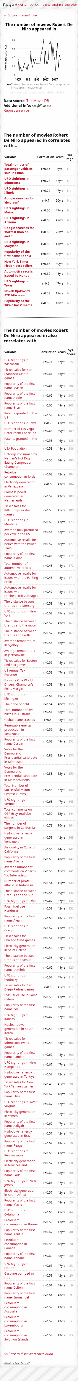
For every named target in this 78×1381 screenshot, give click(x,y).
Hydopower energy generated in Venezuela (18, 837)
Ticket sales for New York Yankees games (19, 1084)
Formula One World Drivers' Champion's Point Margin (18, 684)
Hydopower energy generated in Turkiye (19, 1074)
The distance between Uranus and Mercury (20, 603)
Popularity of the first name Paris (19, 1173)
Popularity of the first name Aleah (19, 918)
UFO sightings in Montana (16, 522)
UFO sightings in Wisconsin (16, 362)
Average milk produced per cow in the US (21, 532)
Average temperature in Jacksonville (20, 653)
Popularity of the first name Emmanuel (19, 1295)
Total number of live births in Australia (18, 712)
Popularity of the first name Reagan (19, 1143)
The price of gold (16, 704)
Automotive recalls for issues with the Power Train (20, 544)
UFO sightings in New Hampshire (20, 1064)
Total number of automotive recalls (17, 565)
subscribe (71, 5)
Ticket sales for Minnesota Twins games (16, 1042)
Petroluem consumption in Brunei (21, 1222)
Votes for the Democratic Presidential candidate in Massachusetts (20, 773)
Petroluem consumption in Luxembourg (15, 1321)
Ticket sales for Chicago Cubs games (19, 938)
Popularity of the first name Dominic (19, 967)
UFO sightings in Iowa (20, 423)
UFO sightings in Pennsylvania (16, 1153)
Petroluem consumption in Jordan (20, 474)
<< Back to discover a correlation (28, 1353)
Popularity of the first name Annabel (19, 1256)
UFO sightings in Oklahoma (16, 1212)
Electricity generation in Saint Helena (19, 948)
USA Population (15, 448)
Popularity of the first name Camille (19, 1054)
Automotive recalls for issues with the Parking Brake (21, 577)
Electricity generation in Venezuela (19, 484)
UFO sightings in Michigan (16, 696)
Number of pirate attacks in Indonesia (19, 883)
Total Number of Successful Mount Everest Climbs (17, 789)
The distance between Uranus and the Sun (20, 893)
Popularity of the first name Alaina (19, 556)
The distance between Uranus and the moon (20, 623)
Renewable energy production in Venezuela (17, 729)
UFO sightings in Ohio (20, 901)
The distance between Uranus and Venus (20, 958)
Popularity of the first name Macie (19, 1202)
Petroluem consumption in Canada (15, 1244)
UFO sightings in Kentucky (16, 977)
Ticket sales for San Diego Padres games (19, 987)
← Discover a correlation (20, 15)
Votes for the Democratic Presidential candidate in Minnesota (20, 755)
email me (57, 5)
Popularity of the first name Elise (19, 1094)
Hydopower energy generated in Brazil (18, 1133)
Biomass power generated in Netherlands (15, 496)
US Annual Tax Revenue (14, 672)
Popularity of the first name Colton (19, 1285)
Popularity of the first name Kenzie (19, 1232)
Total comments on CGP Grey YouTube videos (18, 813)
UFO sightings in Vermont (16, 801)
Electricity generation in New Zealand (19, 1163)
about (46, 5)
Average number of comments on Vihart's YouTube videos (20, 871)
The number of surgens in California (19, 825)
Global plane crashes (19, 720)
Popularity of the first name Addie (19, 395)
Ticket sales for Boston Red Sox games (20, 662)
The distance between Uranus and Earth (20, 633)
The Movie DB (37, 100)
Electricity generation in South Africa (19, 1192)
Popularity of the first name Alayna (19, 859)
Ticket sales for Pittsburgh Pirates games (17, 510)
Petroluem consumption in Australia (15, 1307)
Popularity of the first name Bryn (19, 405)
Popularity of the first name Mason (19, 386)
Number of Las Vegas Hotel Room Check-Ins (20, 431)
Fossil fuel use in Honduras (16, 908)
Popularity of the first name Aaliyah (19, 1123)
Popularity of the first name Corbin (19, 741)
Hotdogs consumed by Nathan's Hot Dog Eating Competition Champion (20, 460)
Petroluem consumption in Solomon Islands (16, 1335)
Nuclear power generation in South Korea (18, 1028)
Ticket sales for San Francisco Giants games (18, 374)
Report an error (16, 110)
